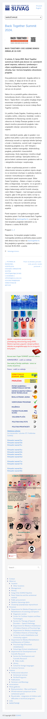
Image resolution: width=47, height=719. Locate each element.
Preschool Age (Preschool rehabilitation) (22, 645)
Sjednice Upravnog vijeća (20, 602)
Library (15, 663)
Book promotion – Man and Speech (24, 689)
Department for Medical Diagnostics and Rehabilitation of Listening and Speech (26, 610)
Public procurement (18, 600)
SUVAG (18, 715)
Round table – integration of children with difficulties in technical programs (26, 697)
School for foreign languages (23, 665)
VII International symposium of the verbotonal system (23, 692)
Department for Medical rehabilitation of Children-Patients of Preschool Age (27, 627)
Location (14, 583)
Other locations (18, 586)
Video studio (19, 661)
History (13, 590)
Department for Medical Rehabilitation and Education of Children (25, 641)
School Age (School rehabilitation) (25, 649)
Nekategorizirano (13, 251)
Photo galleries (14, 687)
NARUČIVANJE (14, 703)
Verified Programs (19, 677)
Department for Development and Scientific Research (23, 652)
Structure (12, 607)
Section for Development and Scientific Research (23, 657)
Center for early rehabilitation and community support (25, 636)
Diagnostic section (20, 614)
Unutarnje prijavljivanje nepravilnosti (24, 604)
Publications (15, 680)
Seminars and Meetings (19, 682)
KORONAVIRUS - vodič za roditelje (19, 360)
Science (12, 670)
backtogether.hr (22, 219)
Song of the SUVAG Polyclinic (21, 593)
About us (12, 581)
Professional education (19, 673)
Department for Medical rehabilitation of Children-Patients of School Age (27, 631)
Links (11, 701)
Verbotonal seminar (20, 675)
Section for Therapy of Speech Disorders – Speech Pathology (24, 622)
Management (16, 588)
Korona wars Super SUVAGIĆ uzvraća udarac (23, 356)
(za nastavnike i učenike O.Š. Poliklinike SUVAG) (21, 433)
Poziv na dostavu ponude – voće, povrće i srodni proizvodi (33, 264)
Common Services (17, 668)
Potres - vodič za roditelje (16, 369)
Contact (12, 579)
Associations (13, 684)
